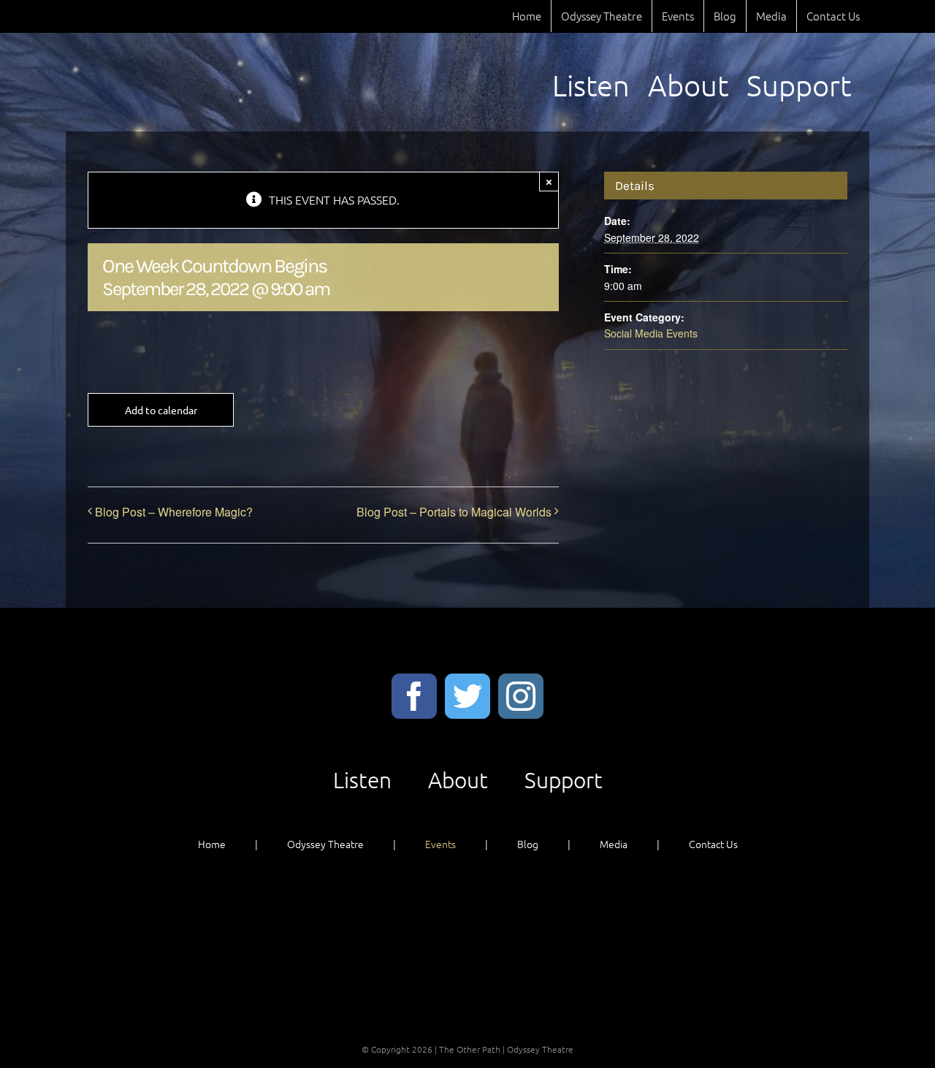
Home (212, 843)
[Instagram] (520, 696)
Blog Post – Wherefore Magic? (174, 511)
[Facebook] (414, 696)
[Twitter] (467, 696)
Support (563, 779)
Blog (527, 843)
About (458, 779)
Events (440, 843)
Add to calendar (161, 409)
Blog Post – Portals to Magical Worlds (454, 511)
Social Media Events (651, 333)
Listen (362, 779)
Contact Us (713, 843)
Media (613, 843)
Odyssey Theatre (325, 843)
